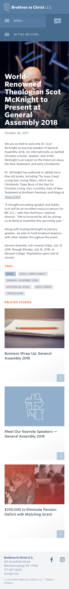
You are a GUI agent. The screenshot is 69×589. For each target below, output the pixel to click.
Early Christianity (33, 273)
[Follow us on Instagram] (62, 560)
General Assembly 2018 (22, 280)
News (10, 273)
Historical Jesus (18, 286)
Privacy (9, 583)
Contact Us (11, 573)
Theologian (15, 293)
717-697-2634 (13, 569)
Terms (49, 579)
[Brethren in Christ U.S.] (28, 7)
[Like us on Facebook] (52, 560)
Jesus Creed (12, 196)
